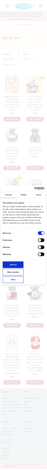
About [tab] (38, 195)
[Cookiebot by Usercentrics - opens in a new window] (34, 188)
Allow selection (13, 272)
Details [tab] (23, 195)
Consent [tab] (8, 195)
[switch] (41, 240)
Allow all (13, 265)
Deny (13, 280)
